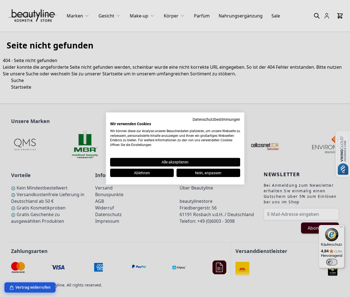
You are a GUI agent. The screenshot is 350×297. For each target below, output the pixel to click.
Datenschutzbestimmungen (216, 119)
